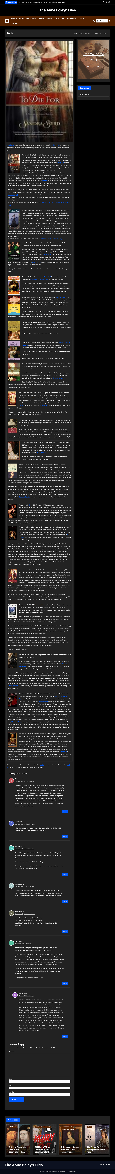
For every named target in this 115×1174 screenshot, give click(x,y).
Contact (14, 23)
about (61, 343)
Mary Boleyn (36, 262)
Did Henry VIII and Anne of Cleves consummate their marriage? (43, 1150)
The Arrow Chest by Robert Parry (51, 239)
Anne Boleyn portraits (68, 1129)
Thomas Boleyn (47, 255)
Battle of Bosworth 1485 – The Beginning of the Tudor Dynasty (17, 1150)
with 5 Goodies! (93, 66)
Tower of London (24, 497)
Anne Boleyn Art (67, 1127)
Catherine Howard (61, 297)
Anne (41, 18)
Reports (49, 18)
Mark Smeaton (58, 378)
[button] (109, 21)
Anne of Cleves (32, 398)
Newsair (63, 1171)
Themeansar (72, 1171)
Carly (17, 821)
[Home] (7, 21)
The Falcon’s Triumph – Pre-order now (96, 1149)
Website (11, 1092)
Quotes (81, 18)
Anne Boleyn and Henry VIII (39, 279)
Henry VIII (39, 1127)
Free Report (60, 18)
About (13, 18)
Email (11, 1085)
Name (11, 1079)
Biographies (30, 18)
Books (21, 18)
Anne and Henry (40, 605)
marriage (43, 221)
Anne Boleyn (10, 145)
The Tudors (13, 1127)
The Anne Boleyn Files (57, 10)
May (30, 505)
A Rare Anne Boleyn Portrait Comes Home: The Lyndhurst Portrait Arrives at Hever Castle (70, 1153)
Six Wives (47, 1127)
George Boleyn (44, 405)
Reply (65, 812)
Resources (71, 18)
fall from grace (55, 145)
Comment (12, 1052)
